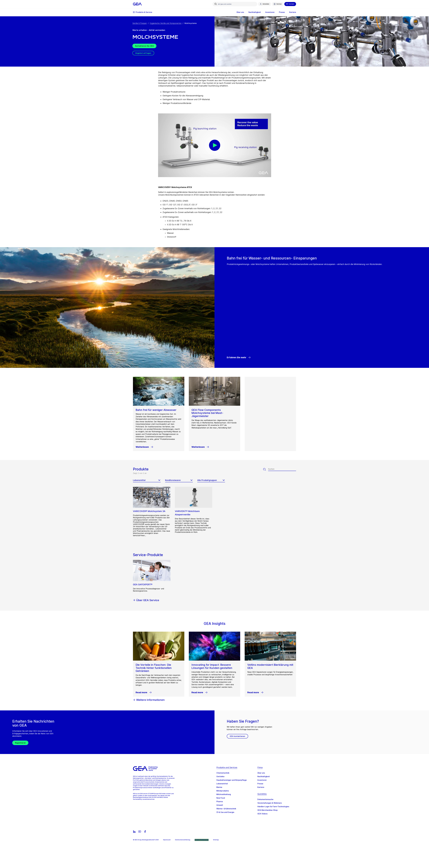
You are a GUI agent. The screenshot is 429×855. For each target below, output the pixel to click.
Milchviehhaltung (223, 794)
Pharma (219, 801)
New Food (220, 798)
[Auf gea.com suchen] (215, 4)
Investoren (262, 780)
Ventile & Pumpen (139, 23)
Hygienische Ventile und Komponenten (166, 23)
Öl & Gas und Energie (225, 812)
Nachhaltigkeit (263, 776)
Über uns (261, 773)
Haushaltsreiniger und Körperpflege (231, 780)
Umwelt (219, 805)
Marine (219, 787)
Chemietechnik (222, 773)
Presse (260, 783)
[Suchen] (265, 469)
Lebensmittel (222, 783)
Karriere (260, 787)
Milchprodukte (222, 791)
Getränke (220, 776)
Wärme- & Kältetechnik (226, 809)
